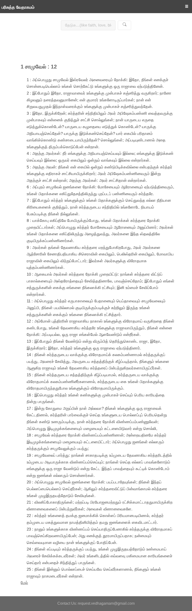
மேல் (24, 582)
